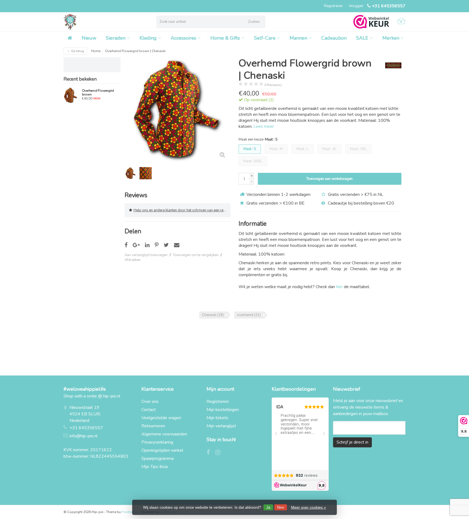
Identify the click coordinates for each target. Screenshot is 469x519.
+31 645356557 (388, 6)
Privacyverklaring (157, 442)
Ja (268, 507)
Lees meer (263, 126)
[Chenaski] (391, 65)
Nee (280, 507)
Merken (390, 38)
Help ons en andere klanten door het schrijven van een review (182, 210)
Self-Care (264, 38)
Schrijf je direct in (352, 442)
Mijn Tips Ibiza (154, 467)
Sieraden (115, 38)
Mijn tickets (217, 418)
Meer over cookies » (308, 507)
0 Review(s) (273, 85)
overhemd (249, 315)
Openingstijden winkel (162, 450)
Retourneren (153, 426)
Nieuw (89, 38)
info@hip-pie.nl (83, 436)
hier (339, 287)
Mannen (298, 38)
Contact (148, 410)
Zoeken (254, 21)
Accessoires (183, 38)
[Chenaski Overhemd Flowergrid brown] (71, 95)
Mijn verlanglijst (221, 426)
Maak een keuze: (258, 139)
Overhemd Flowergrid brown (98, 92)
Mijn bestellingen (223, 410)
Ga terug (77, 51)
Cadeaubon (334, 38)
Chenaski (213, 315)
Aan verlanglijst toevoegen (146, 255)
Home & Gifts (225, 38)
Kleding (148, 38)
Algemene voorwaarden (164, 434)
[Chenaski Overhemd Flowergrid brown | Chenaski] (177, 110)
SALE (362, 38)
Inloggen (356, 6)
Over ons (150, 402)
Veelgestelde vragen (161, 418)
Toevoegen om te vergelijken (195, 255)
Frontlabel (130, 512)
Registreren (333, 6)
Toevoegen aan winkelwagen (329, 178)
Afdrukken (133, 259)
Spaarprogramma (157, 458)
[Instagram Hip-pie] (219, 453)
